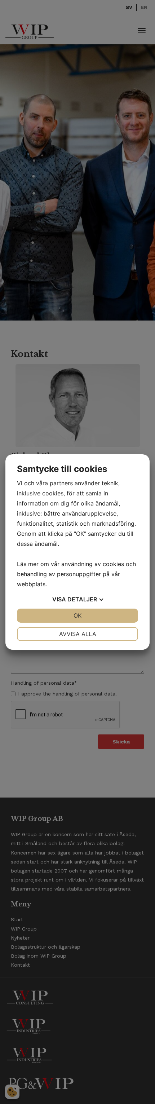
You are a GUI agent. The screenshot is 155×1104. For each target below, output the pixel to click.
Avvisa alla (77, 633)
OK (77, 615)
